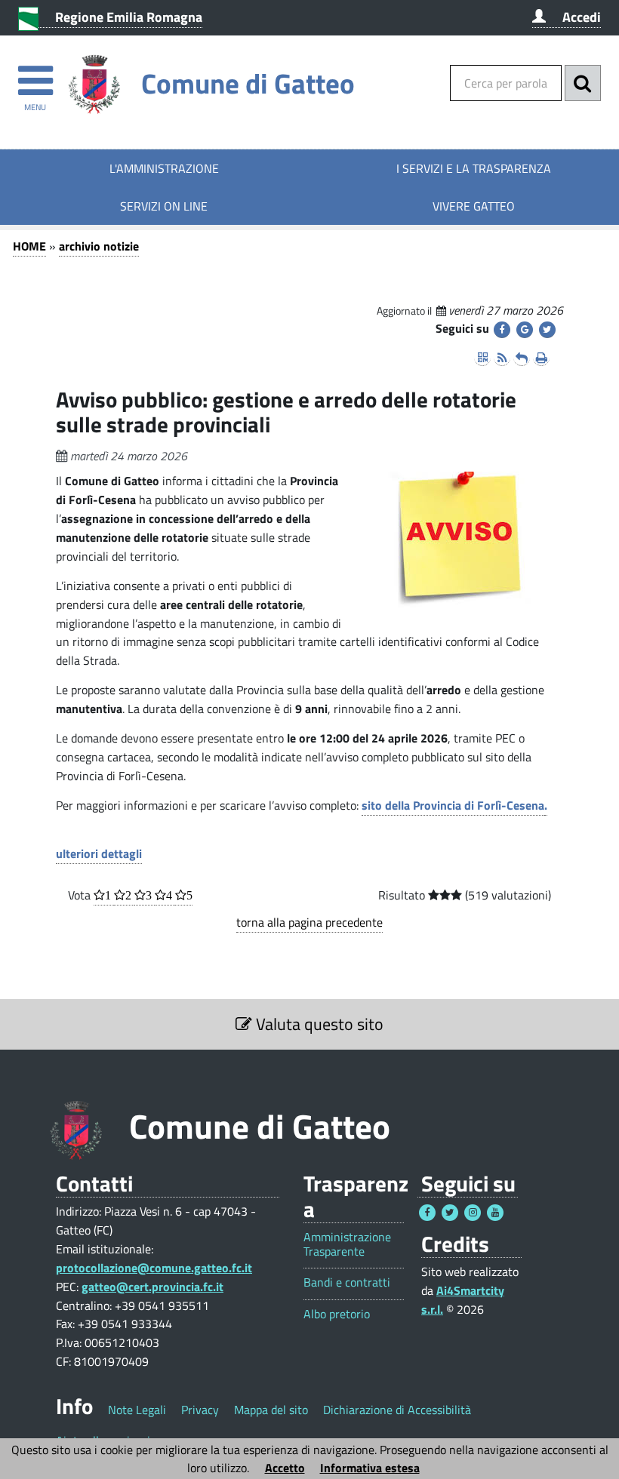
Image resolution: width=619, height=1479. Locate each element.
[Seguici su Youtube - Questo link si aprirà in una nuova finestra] (495, 1212)
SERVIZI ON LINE (164, 206)
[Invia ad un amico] (521, 357)
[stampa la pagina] (541, 357)
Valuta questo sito (317, 1024)
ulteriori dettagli (99, 853)
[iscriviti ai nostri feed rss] (502, 357)
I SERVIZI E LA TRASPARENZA (473, 168)
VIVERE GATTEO (474, 206)
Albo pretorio (336, 1314)
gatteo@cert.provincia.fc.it (152, 1287)
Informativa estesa (370, 1468)
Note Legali (137, 1410)
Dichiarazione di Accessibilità (397, 1410)
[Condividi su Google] (524, 329)
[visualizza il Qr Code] (482, 357)
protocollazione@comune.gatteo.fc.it (154, 1268)
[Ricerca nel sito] (583, 83)
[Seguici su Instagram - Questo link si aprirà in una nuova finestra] (472, 1212)
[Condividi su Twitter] (547, 329)
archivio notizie (99, 246)
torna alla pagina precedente (309, 922)
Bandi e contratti (346, 1282)
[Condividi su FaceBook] (502, 329)
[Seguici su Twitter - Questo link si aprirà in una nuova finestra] (450, 1212)
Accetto (285, 1468)
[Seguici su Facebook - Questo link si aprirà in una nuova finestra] (427, 1212)
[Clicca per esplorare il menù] (35, 73)
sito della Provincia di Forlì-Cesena (453, 805)
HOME (29, 246)
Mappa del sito (271, 1410)
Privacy (200, 1410)
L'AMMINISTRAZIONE (164, 168)
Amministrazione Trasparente (347, 1244)
